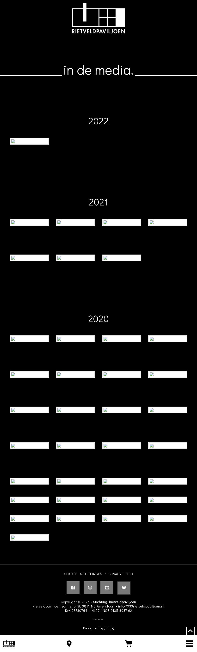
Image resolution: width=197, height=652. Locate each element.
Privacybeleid (120, 574)
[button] (189, 643)
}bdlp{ (109, 628)
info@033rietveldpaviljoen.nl (141, 606)
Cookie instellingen (83, 574)
